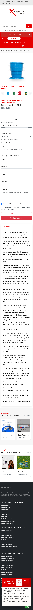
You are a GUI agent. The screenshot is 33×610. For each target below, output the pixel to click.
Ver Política (19, 581)
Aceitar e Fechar (26, 582)
